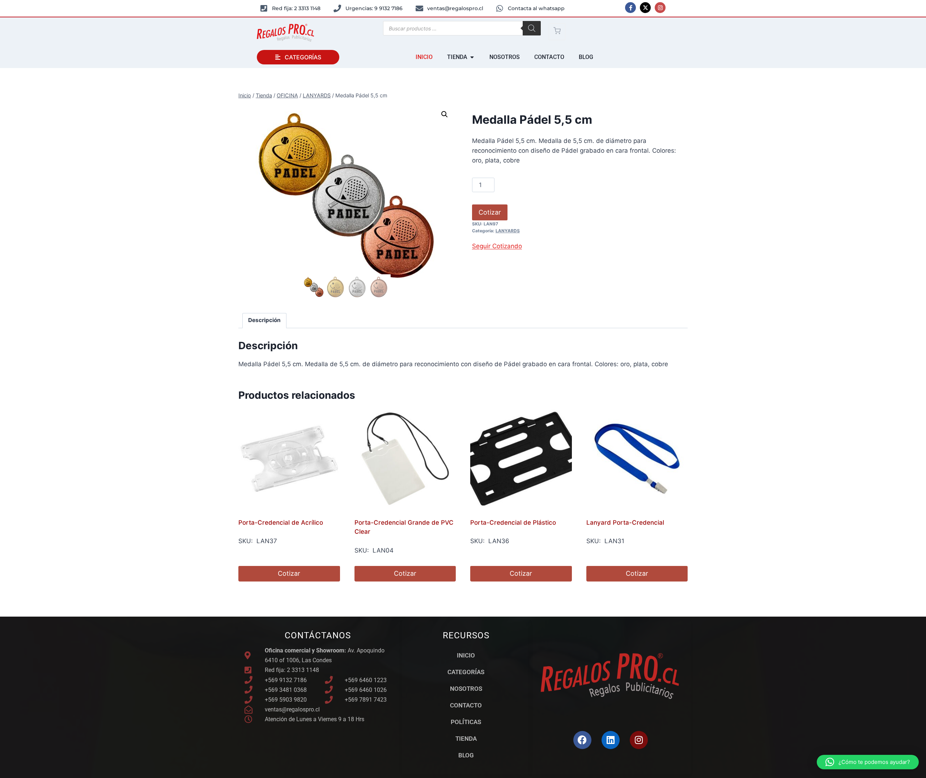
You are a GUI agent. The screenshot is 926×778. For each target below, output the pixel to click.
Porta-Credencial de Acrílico (280, 522)
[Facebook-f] (630, 7)
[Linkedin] (611, 740)
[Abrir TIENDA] (472, 57)
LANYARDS (508, 230)
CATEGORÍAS (465, 672)
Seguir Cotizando (497, 246)
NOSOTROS (466, 688)
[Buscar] (532, 28)
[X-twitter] (645, 7)
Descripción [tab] (264, 320)
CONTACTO (466, 705)
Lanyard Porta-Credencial (625, 522)
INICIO (466, 655)
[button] (444, 114)
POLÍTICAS (466, 722)
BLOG (466, 755)
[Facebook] (582, 740)
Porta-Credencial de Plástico (513, 522)
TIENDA (466, 738)
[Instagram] (660, 7)
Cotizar (490, 212)
